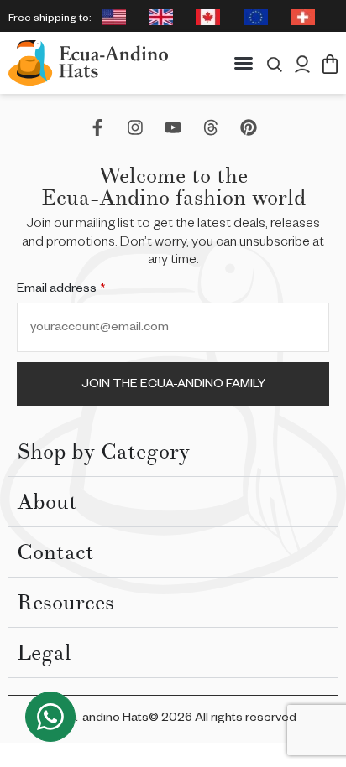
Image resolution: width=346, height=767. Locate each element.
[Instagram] (135, 127)
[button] (243, 63)
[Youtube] (173, 127)
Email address (61, 290)
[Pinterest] (248, 127)
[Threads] (210, 127)
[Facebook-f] (97, 127)
